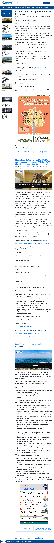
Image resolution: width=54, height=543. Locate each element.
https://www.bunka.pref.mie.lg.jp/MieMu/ (27, 333)
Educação (30, 168)
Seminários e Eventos (27, 23)
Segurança (30, 348)
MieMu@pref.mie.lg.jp (26, 326)
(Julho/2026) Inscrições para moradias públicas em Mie (6, 93)
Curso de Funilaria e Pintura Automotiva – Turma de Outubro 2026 (6, 117)
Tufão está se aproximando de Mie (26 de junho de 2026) (6, 105)
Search (47, 2)
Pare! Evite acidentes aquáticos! (6, 43)
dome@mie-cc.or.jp (40, 67)
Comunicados (4, 40)
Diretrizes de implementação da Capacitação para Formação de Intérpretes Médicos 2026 (6, 80)
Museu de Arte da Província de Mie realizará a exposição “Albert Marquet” (6, 66)
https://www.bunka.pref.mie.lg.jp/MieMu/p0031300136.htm (32, 243)
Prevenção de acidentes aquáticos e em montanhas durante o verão (6, 54)
